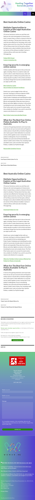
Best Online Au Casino (10, 85)
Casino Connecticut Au (10, 60)
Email (6, 395)
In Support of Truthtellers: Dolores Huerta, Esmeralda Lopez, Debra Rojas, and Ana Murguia (16, 467)
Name (6, 389)
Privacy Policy (4, 491)
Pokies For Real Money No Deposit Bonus (11, 306)
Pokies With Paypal (9, 58)
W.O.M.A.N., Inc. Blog (26, 463)
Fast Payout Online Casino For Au (9, 158)
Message (4, 401)
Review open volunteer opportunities (10, 328)
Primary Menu (33, 14)
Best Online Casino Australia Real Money (15, 115)
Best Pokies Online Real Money (9, 164)
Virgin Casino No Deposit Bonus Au (10, 300)
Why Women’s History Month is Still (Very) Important (14, 471)
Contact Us (17, 429)
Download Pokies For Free (11, 209)
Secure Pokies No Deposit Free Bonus (14, 87)
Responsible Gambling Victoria (12, 148)
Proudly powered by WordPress (7, 498)
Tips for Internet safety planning (17, 371)
